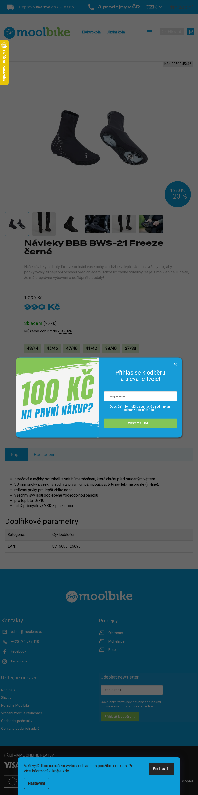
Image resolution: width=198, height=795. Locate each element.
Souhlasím (161, 769)
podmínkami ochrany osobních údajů (147, 408)
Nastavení (36, 783)
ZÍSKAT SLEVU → (140, 423)
